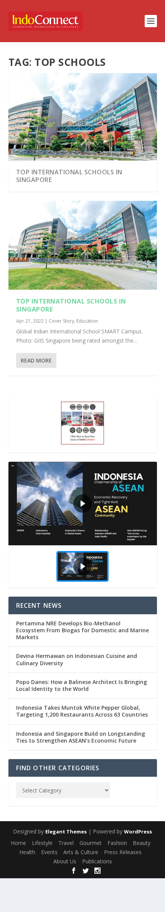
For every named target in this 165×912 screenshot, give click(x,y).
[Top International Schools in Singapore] (82, 245)
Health (27, 852)
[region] (82, 524)
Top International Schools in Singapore (69, 176)
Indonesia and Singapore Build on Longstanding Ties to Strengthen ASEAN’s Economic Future (80, 737)
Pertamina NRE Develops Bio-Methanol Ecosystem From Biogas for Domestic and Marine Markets (82, 630)
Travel (66, 842)
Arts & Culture (80, 852)
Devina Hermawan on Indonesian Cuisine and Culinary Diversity (76, 659)
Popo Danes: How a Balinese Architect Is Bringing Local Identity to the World (81, 685)
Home (18, 842)
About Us (64, 861)
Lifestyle (42, 842)
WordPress (138, 831)
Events (49, 852)
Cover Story (61, 321)
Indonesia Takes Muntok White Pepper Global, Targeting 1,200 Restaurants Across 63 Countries (82, 711)
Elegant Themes (66, 831)
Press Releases (123, 852)
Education (87, 321)
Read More (36, 360)
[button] (82, 503)
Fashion (117, 842)
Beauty (141, 842)
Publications (97, 861)
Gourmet (90, 842)
